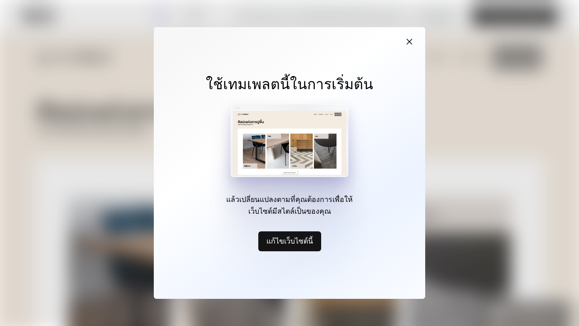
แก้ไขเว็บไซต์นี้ (289, 240)
